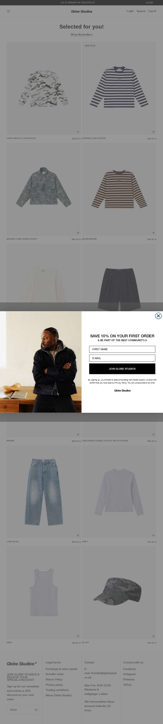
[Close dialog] (158, 316)
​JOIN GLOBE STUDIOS (122, 369)
